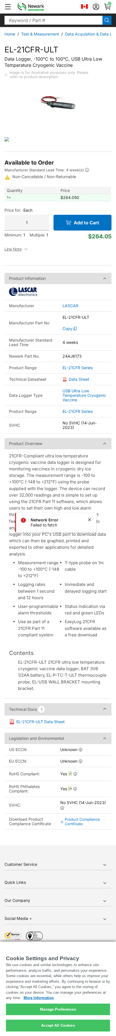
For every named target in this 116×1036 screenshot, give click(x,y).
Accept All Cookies (58, 1025)
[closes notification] (89, 519)
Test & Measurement (40, 34)
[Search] (106, 20)
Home (10, 34)
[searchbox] (53, 20)
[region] (58, 989)
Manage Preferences (58, 1009)
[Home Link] (39, 7)
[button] (8, 7)
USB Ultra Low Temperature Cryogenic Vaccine (84, 395)
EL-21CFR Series (78, 368)
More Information (39, 998)
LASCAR (70, 306)
